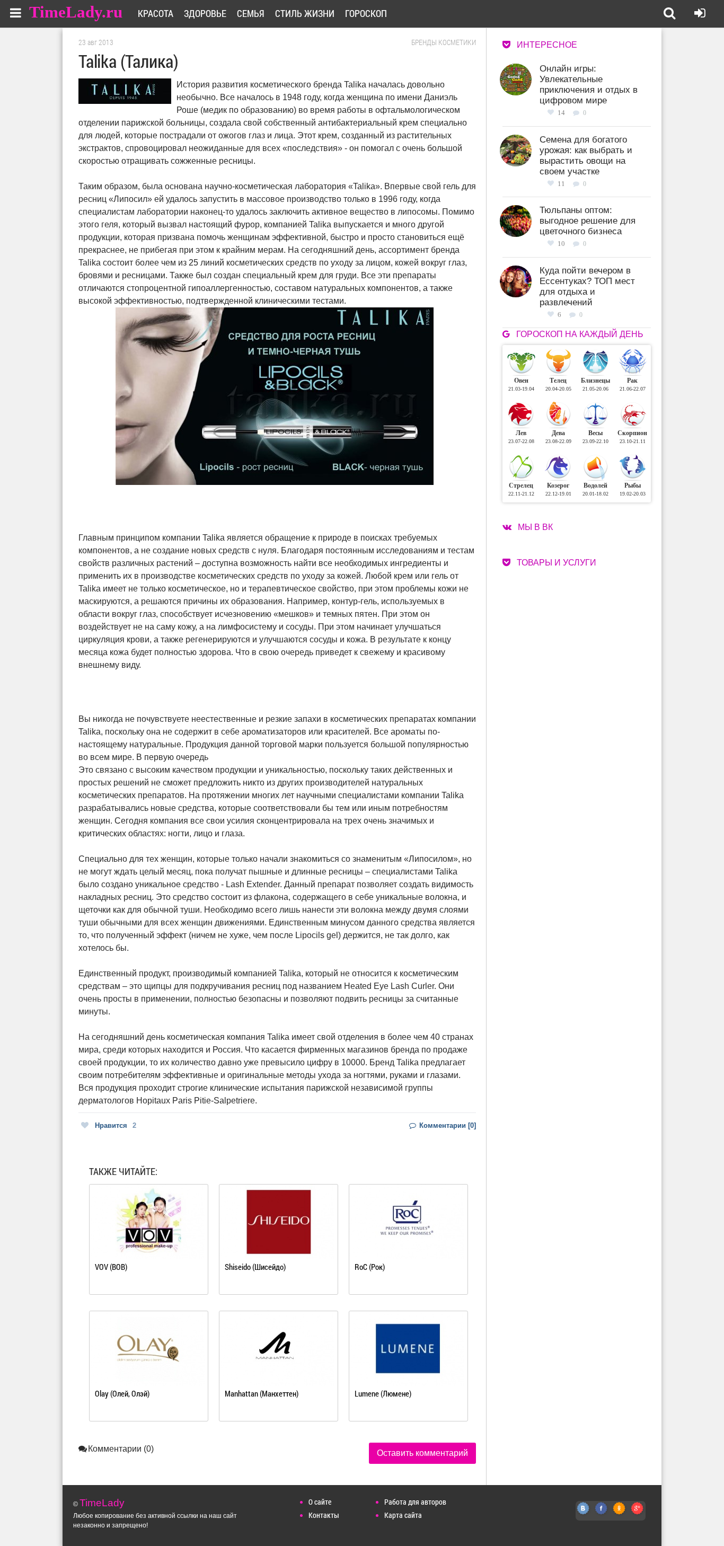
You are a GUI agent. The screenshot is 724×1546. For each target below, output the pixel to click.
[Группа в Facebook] (602, 1513)
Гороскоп (366, 13)
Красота (155, 13)
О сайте (319, 1502)
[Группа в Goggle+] (638, 1513)
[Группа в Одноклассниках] (620, 1513)
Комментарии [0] (446, 1125)
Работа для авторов (415, 1502)
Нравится (115, 1125)
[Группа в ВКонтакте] (583, 1513)
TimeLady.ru (75, 12)
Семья (250, 13)
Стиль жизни (304, 13)
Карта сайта (403, 1515)
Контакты (323, 1515)
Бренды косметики (443, 42)
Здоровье (205, 13)
